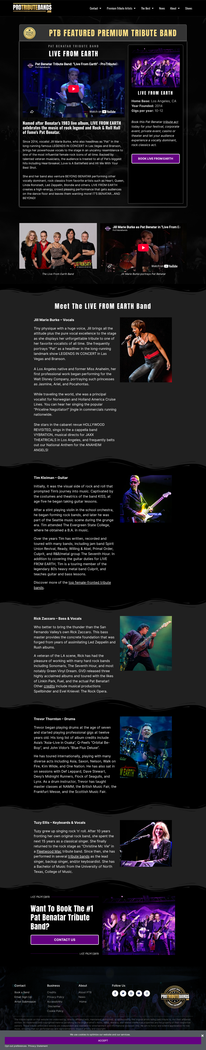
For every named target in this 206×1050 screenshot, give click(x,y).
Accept (103, 1040)
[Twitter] (123, 993)
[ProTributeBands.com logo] (34, 8)
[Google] (131, 993)
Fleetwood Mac (49, 851)
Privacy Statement (38, 1046)
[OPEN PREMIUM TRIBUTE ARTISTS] (134, 8)
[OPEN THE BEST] (152, 8)
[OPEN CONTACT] (100, 8)
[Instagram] (147, 993)
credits (49, 686)
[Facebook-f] (115, 993)
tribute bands (78, 856)
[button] (202, 1036)
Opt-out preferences (16, 1046)
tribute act (170, 122)
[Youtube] (139, 993)
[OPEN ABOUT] (178, 8)
